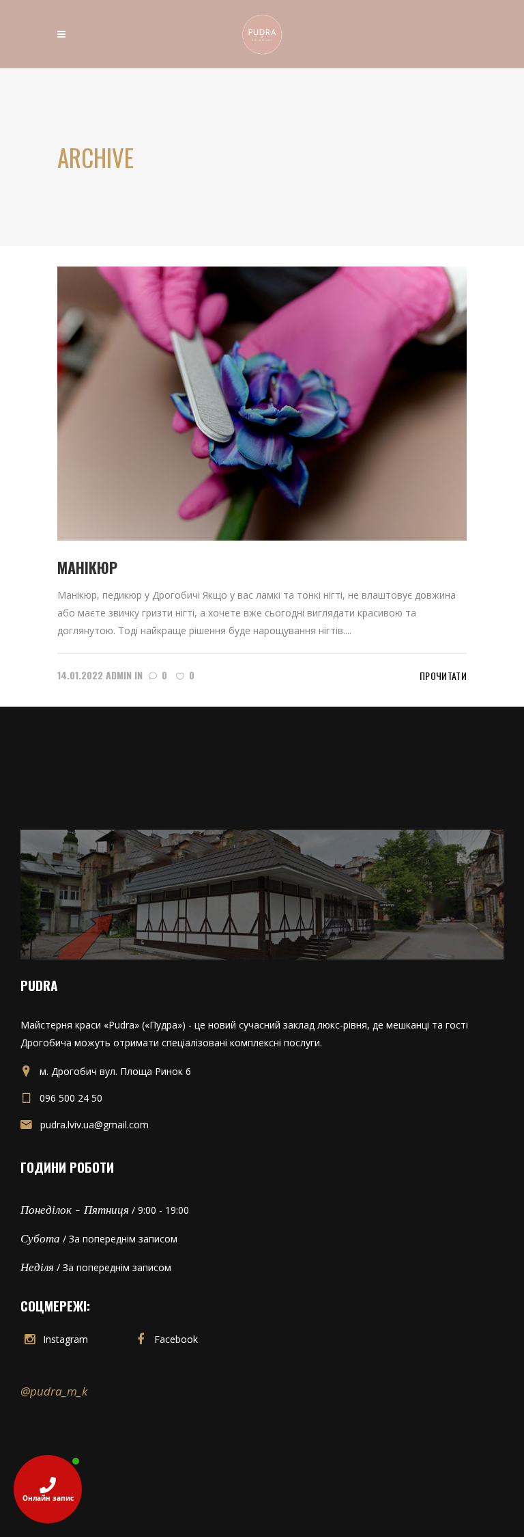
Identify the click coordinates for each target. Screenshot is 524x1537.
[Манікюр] (262, 402)
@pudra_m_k (53, 1391)
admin (119, 675)
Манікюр (87, 567)
